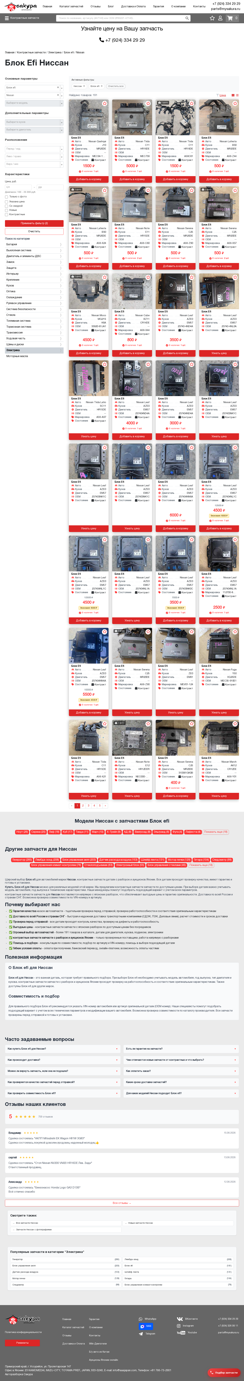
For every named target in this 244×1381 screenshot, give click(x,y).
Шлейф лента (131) (152, 860)
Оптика (10, 291)
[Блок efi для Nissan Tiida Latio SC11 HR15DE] (89, 378)
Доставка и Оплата (133, 6)
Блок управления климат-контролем (178, 1285)
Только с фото (18, 197)
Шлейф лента (178, 1272)
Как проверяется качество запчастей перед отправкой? (41, 1082)
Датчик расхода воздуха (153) (118, 860)
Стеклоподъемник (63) (98, 865)
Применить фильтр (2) (34, 223)
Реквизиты (22, 1343)
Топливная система (18, 321)
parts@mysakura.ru (225, 9)
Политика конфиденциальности (23, 1332)
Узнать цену (219, 353)
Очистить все (115, 86)
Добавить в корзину (88, 179)
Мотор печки (65, 1278)
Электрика (13, 350)
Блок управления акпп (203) (79, 860)
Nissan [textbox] (32, 95)
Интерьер (12, 274)
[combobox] (34, 88)
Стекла (10, 315)
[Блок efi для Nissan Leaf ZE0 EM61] (176, 646)
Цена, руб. (11, 182)
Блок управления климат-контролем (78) (56, 865)
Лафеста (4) (193, 832)
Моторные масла (17, 356)
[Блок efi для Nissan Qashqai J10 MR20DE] (89, 117)
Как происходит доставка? (24, 1060)
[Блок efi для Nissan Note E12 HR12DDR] (132, 738)
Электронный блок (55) (130, 865)
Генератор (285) (22, 860)
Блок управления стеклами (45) (167, 865)
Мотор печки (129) (179, 860)
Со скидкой (16, 206)
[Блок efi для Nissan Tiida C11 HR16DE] (132, 117)
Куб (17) (67, 832)
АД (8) (127, 832)
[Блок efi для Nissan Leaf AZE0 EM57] (176, 291)
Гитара (178, 1278)
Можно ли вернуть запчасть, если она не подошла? (38, 1071)
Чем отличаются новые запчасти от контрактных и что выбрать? (165, 1060)
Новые (13, 210)
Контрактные (17, 214)
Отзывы (96, 6)
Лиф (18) (54, 832)
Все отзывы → (122, 1203)
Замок (10, 262)
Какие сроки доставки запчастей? (146, 1082)
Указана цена (17, 202)
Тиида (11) (82, 832)
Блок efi (178, 1266)
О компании (178, 6)
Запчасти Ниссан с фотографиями (34, 1230)
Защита (11, 268)
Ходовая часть (15, 338)
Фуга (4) (177, 832)
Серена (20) (38, 832)
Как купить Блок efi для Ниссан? (27, 1049)
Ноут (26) (22, 832)
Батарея (11, 244)
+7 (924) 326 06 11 (228, 1326)
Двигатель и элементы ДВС (23, 256)
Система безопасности (21, 309)
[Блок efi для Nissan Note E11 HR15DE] (132, 204)
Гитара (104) (201, 860)
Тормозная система (18, 327)
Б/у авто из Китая (99, 1352)
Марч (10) (97, 832)
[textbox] (32, 103)
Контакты (199, 6)
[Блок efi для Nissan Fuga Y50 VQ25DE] (219, 646)
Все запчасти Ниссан (27, 1223)
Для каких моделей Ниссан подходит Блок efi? (154, 1093)
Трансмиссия (14, 333)
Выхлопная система (18, 250)
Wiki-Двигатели (98, 1344)
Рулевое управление (19, 303)
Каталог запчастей (71, 6)
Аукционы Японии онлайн (103, 1360)
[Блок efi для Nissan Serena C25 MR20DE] (176, 204)
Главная (47, 6)
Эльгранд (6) (161, 832)
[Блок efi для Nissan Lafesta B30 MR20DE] (219, 117)
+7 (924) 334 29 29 (226, 3)
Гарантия (158, 6)
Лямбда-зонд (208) (47, 860)
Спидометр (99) (222, 860)
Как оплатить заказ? (138, 1071)
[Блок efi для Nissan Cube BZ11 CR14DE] (132, 291)
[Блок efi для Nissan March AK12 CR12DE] (219, 738)
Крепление (12, 280)
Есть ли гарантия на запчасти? (144, 1049)
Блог (111, 6)
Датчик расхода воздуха (65, 1272)
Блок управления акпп (65, 1266)
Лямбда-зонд (178, 1260)
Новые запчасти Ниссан (140, 1223)
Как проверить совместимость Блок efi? (32, 1093)
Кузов (10, 286)
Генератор (65, 1260)
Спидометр (65, 1285)
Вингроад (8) (142, 832)
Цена (223, 95)
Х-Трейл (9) (114, 832)
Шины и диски (15, 344)
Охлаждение (14, 297)
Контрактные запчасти (24, 18)
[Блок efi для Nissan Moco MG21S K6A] (89, 291)
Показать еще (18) (215, 832)
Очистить (34, 231)
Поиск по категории (17, 239)
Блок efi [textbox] (32, 87)
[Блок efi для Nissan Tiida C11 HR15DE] (89, 738)
